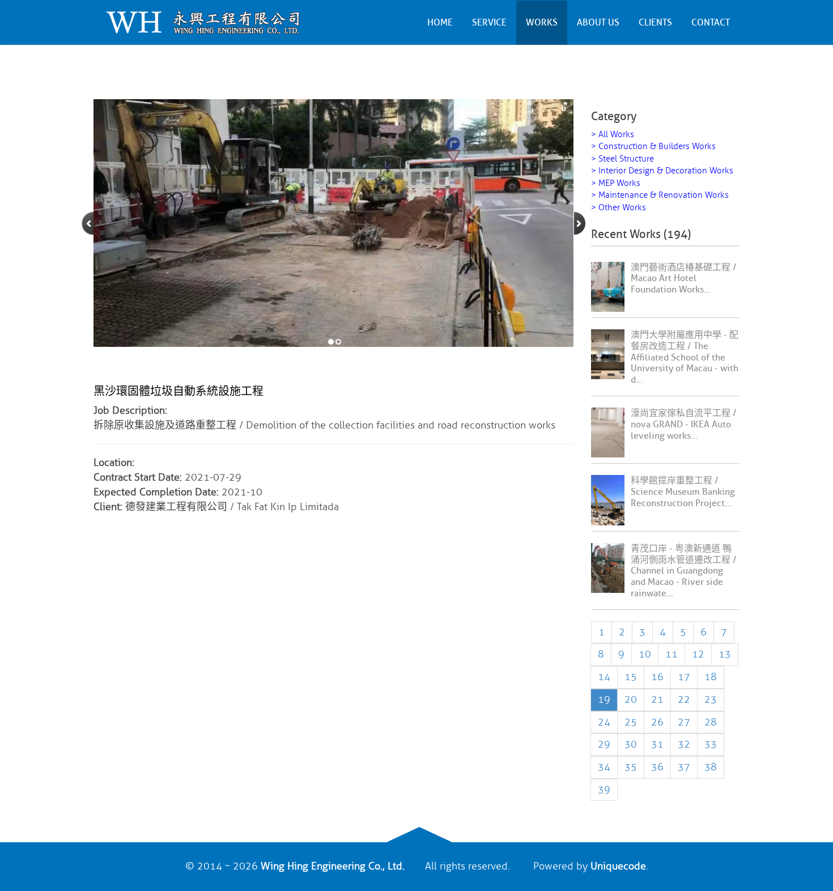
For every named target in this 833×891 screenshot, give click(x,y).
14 (604, 677)
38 (710, 767)
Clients (655, 22)
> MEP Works (615, 183)
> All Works (612, 134)
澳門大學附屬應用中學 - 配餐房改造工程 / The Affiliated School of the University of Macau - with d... (684, 357)
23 (710, 699)
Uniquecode (618, 866)
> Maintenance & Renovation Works (660, 195)
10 (645, 654)
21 (657, 699)
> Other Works (618, 207)
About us (598, 22)
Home (440, 22)
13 (725, 654)
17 (684, 677)
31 (657, 744)
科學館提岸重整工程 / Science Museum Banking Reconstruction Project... (683, 492)
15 (630, 677)
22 (684, 699)
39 (604, 789)
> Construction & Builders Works (653, 146)
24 (604, 722)
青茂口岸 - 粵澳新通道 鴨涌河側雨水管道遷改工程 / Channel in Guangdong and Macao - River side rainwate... (684, 571)
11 (671, 654)
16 (657, 677)
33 (710, 744)
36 (657, 767)
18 (710, 677)
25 (630, 722)
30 (630, 744)
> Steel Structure (622, 159)
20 (630, 699)
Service (489, 22)
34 (604, 767)
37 (684, 767)
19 (604, 699)
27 (684, 722)
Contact (710, 22)
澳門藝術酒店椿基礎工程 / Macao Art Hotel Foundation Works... (684, 279)
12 (698, 654)
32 (684, 744)
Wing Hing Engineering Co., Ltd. (333, 866)
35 (630, 767)
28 (710, 722)
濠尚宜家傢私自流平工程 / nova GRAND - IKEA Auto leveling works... (684, 425)
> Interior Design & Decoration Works (662, 171)
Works (542, 22)
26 (657, 722)
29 (604, 744)
